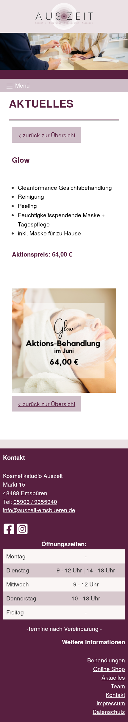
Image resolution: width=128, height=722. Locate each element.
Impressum (110, 703)
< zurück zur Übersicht (46, 135)
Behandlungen (106, 660)
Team (118, 686)
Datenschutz (109, 711)
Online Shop (109, 668)
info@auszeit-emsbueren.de (39, 510)
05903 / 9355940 (35, 501)
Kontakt (115, 694)
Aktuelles (113, 677)
